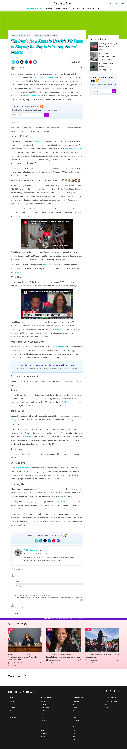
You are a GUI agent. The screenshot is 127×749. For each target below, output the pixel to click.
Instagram (15, 419)
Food (74, 730)
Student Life (75, 711)
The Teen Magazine (34, 9)
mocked (38, 322)
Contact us (107, 704)
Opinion (43, 723)
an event (46, 282)
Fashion (75, 723)
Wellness (75, 717)
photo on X (47, 264)
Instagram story (22, 468)
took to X (60, 329)
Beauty (74, 733)
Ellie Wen (21, 67)
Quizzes (89, 8)
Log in (99, 8)
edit (39, 454)
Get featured (107, 707)
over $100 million (32, 96)
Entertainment (44, 701)
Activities (43, 727)
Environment (76, 701)
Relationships (76, 714)
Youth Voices (44, 720)
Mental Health (76, 720)
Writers (11, 711)
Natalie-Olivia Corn (16, 662)
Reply (16, 613)
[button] (13, 62)
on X (19, 272)
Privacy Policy (13, 714)
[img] (4, 3)
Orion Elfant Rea (92, 660)
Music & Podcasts (45, 707)
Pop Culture (44, 714)
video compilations (59, 346)
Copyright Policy (13, 717)
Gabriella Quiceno (54, 660)
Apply (94, 8)
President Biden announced (44, 77)
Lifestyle (75, 707)
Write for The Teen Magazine (111, 701)
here (82, 618)
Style (42, 717)
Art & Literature (44, 711)
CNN (63, 402)
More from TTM (18, 676)
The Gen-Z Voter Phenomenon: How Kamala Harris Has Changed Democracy (63, 655)
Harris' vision (66, 501)
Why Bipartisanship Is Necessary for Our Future (108, 46)
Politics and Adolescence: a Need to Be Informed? (107, 56)
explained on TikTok (73, 148)
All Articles (12, 707)
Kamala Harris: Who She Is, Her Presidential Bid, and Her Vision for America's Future (22, 657)
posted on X (37, 141)
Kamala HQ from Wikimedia (49, 35)
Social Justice (44, 736)
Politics (25, 35)
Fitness (74, 727)
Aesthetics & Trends (45, 733)
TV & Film (43, 704)
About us (12, 701)
